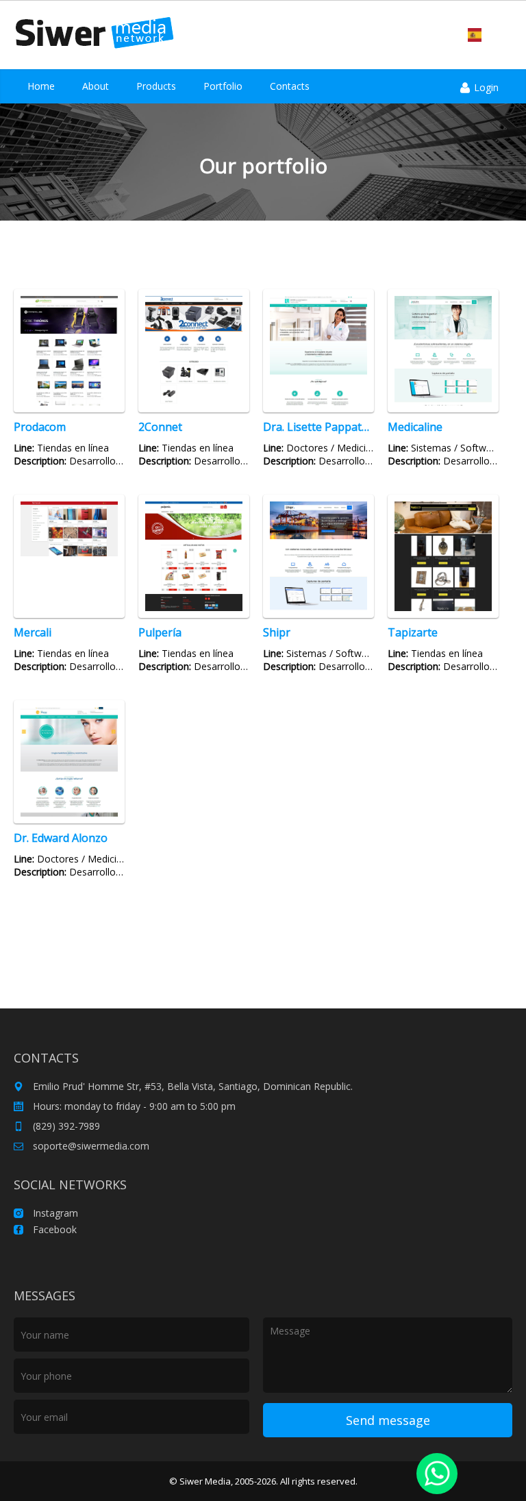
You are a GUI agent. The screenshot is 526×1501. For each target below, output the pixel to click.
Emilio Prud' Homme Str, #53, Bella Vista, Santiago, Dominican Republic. (191, 1086)
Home (41, 85)
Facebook (53, 1229)
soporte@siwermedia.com (89, 1145)
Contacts (290, 85)
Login (485, 87)
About (95, 85)
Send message (388, 1420)
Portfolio (222, 85)
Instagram (54, 1212)
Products (156, 85)
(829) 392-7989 (65, 1125)
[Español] (474, 35)
